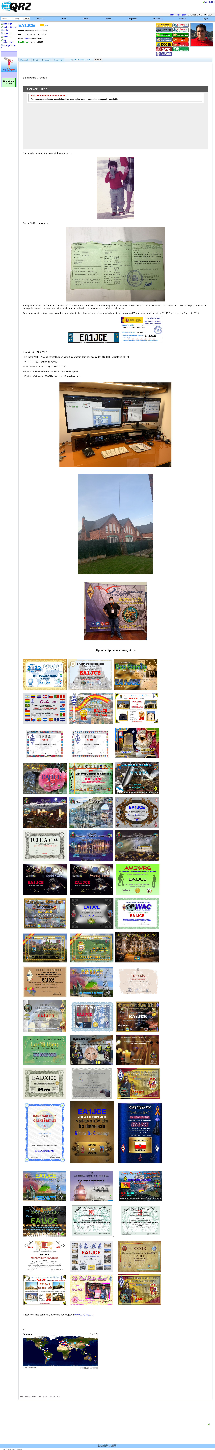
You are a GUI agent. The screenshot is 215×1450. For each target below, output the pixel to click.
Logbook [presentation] (46, 60)
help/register (180, 15)
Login (205, 19)
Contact (182, 19)
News (63, 19)
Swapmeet (132, 19)
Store (108, 19)
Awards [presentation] (58, 60)
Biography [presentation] (24, 60)
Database (41, 19)
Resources (157, 19)
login (172, 15)
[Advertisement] (113, 1423)
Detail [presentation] (35, 60)
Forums (86, 19)
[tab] (25, 60)
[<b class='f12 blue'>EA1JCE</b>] (201, 46)
